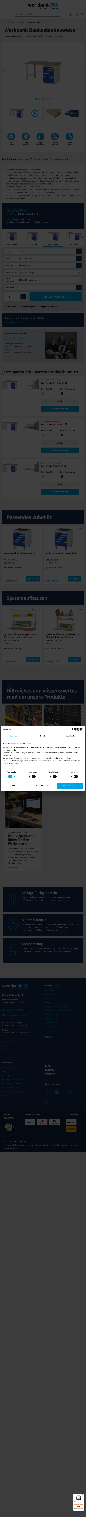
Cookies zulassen (70, 786)
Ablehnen (15, 786)
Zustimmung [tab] (15, 736)
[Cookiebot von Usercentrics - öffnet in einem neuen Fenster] (73, 729)
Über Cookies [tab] (71, 736)
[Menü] (82, 1495)
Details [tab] (43, 736)
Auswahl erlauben (43, 786)
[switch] (32, 776)
